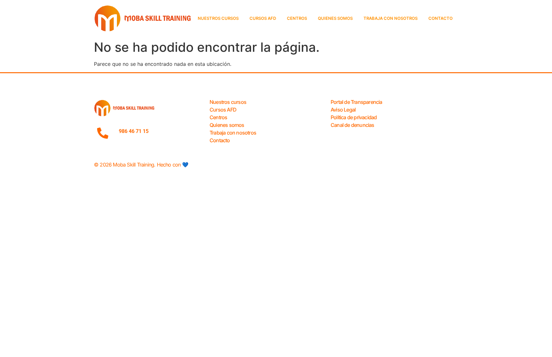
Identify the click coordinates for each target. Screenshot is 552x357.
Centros (297, 18)
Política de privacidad (354, 117)
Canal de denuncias (352, 125)
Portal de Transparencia (356, 102)
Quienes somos (335, 18)
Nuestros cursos (218, 18)
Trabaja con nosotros (391, 18)
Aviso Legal (343, 109)
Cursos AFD (262, 18)
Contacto (440, 18)
